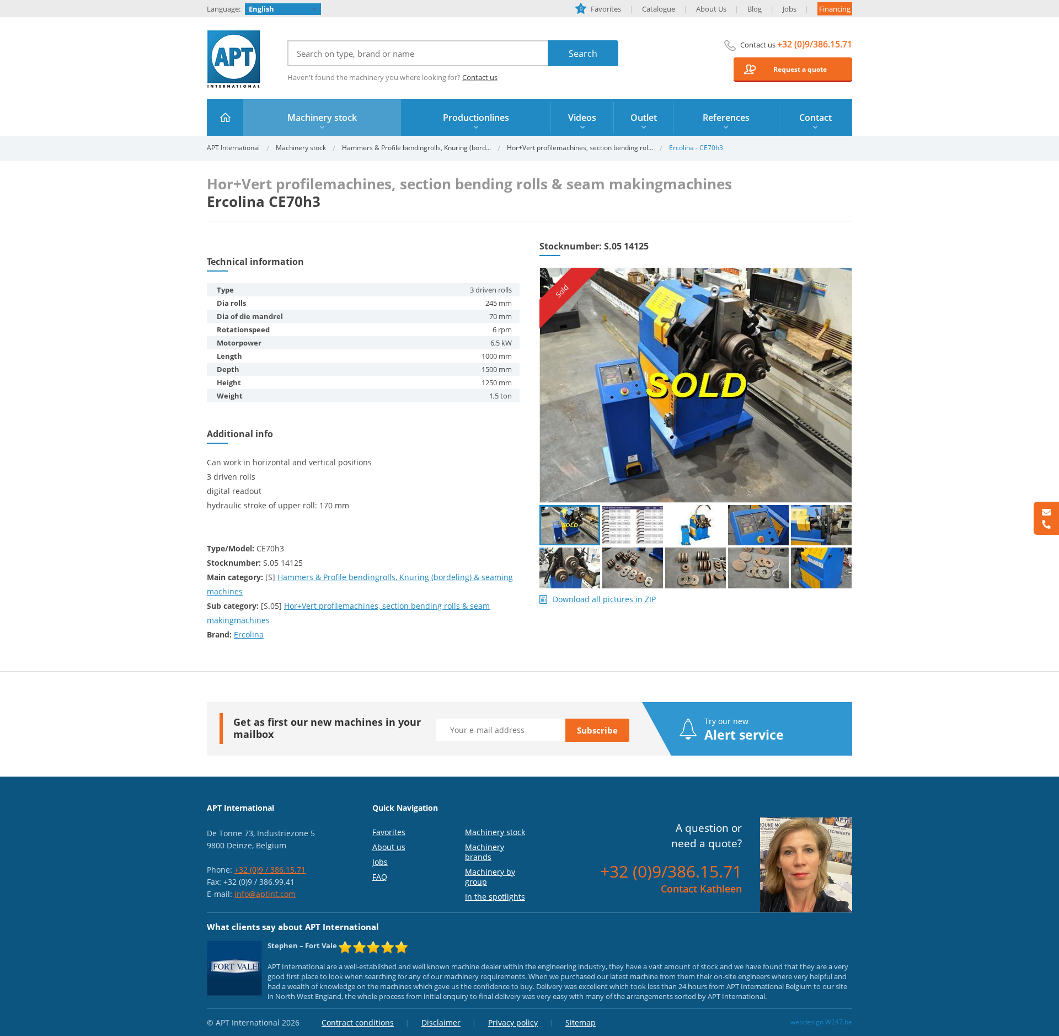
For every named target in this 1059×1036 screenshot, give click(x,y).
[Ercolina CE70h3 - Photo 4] (758, 525)
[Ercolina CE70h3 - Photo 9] (758, 568)
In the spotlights (495, 896)
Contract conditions (358, 1022)
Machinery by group (490, 877)
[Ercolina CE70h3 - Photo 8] (695, 568)
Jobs (789, 9)
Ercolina (249, 634)
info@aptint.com (265, 894)
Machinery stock (301, 147)
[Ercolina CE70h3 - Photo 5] (821, 525)
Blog (754, 9)
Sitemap (580, 1022)
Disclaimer (441, 1022)
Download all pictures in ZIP (604, 599)
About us (388, 847)
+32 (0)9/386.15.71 (814, 44)
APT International (234, 59)
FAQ (379, 877)
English (261, 9)
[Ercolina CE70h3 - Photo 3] (695, 525)
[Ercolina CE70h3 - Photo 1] (695, 273)
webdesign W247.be (821, 1022)
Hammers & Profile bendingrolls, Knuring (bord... (416, 147)
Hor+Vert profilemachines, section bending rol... (580, 147)
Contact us (480, 77)
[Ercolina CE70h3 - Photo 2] (632, 525)
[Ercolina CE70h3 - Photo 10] (821, 568)
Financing (835, 9)
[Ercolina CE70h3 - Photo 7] (632, 568)
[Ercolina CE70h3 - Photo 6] (569, 568)
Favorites (600, 9)
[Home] (225, 117)
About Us (711, 9)
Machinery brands (484, 852)
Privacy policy (513, 1022)
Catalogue (658, 9)
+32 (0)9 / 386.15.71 (270, 869)
